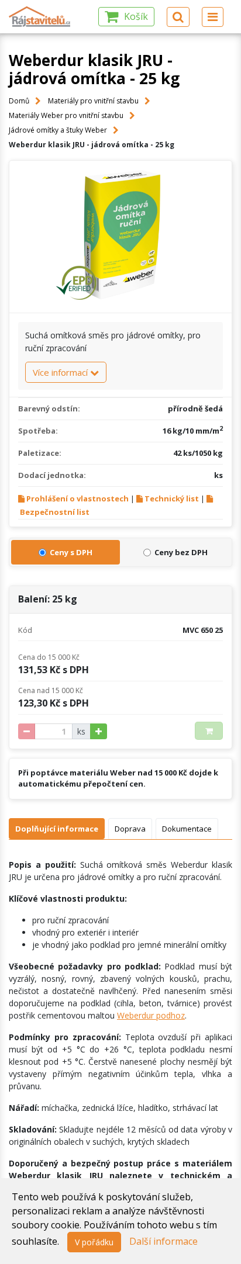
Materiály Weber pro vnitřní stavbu (66, 115)
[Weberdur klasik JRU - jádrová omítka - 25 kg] (120, 236)
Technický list (171, 498)
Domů (19, 101)
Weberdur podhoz (151, 1015)
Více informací (61, 372)
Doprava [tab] (130, 828)
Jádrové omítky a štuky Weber (58, 130)
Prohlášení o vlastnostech (77, 498)
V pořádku (94, 1242)
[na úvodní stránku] (40, 16)
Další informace (163, 1241)
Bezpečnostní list (54, 512)
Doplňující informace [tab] (56, 828)
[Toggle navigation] (212, 17)
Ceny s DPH (71, 552)
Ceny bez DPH (181, 552)
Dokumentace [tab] (187, 828)
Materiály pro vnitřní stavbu (93, 101)
